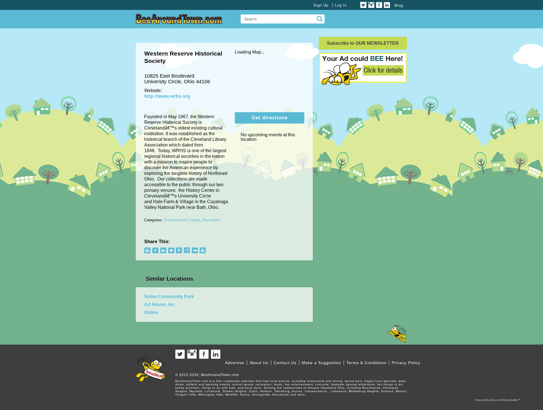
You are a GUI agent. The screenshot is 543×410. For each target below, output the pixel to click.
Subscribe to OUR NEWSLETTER (363, 43)
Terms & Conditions (366, 362)
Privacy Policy (406, 362)
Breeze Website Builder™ (505, 400)
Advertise (234, 362)
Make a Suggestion (321, 362)
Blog (399, 5)
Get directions (270, 117)
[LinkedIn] (387, 5)
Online (151, 312)
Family (194, 220)
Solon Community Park (169, 296)
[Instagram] (371, 5)
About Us (259, 362)
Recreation (211, 220)
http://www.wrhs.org (167, 96)
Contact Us (285, 362)
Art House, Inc (159, 304)
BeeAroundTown (179, 19)
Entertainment (175, 220)
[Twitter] (363, 5)
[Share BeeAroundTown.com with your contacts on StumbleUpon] (203, 250)
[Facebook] (379, 5)
